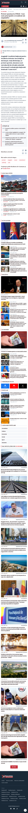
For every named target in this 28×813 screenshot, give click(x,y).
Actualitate (3, 196)
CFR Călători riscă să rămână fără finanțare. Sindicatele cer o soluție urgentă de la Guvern (13, 497)
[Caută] (21, 2)
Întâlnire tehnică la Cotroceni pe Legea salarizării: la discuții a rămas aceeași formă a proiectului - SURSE (14, 656)
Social (4, 206)
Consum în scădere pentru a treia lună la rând (15, 129)
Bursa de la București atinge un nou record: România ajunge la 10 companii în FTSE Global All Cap (14, 471)
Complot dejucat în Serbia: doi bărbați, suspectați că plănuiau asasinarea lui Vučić (13, 243)
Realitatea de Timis (12, 800)
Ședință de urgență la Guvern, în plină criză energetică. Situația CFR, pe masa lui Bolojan (14, 209)
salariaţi (4, 162)
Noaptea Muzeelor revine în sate (11, 214)
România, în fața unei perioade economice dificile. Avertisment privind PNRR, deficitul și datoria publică (13, 629)
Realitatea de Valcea (13, 796)
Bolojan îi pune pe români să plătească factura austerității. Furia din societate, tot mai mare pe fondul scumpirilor (18, 263)
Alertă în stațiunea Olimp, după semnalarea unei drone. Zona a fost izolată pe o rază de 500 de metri (18, 256)
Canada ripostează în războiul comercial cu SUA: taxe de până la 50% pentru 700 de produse (18, 376)
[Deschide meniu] (25, 2)
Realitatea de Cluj (14, 792)
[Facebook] (21, 6)
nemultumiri (22, 160)
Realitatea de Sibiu (21, 796)
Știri (6, 9)
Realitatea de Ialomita (6, 794)
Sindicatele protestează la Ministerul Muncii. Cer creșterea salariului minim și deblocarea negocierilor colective (13, 550)
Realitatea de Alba (22, 798)
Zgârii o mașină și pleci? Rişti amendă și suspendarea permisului (13, 204)
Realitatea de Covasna (6, 792)
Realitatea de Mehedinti (15, 794)
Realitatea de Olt (5, 796)
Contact (3, 780)
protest (4, 160)
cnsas (15, 160)
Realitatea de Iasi (5, 800)
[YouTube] (23, 6)
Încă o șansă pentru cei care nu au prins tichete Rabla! (18, 393)
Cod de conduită (5, 782)
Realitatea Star (19, 790)
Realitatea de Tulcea (5, 798)
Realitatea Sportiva (11, 790)
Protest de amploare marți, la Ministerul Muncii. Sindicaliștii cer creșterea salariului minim (13, 709)
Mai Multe (14, 767)
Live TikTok (5, 6)
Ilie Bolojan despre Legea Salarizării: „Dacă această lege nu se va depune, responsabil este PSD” (13, 298)
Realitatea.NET (4, 790)
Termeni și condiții (9, 780)
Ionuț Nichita (24, 467)
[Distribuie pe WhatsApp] (23, 42)
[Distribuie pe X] (26, 42)
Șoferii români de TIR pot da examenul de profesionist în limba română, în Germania (14, 199)
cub (9, 162)
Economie (10, 9)
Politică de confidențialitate (19, 780)
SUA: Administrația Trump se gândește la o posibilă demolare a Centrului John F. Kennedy (18, 317)
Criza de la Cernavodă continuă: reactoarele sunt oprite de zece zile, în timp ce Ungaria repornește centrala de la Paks (13, 682)
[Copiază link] (23, 40)
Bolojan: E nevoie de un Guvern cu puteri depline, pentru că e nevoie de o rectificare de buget (18, 311)
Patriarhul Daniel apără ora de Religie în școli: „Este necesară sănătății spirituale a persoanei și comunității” (18, 270)
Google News (6, 168)
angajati (10, 160)
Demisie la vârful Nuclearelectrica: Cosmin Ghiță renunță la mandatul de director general (14, 143)
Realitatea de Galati (14, 798)
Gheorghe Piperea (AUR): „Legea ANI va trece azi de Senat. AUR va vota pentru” (18, 305)
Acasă (3, 9)
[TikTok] (26, 6)
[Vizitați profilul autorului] (2, 41)
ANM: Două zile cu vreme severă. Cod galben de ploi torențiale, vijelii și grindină (18, 249)
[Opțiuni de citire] (25, 810)
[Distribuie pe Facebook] (26, 40)
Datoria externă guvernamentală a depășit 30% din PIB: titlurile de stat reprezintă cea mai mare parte (14, 736)
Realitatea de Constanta (15, 40)
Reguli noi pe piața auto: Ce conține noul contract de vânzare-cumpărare (15, 138)
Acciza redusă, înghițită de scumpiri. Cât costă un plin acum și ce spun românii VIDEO (15, 134)
